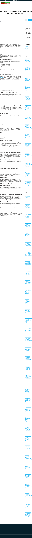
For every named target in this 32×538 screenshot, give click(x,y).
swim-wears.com (27, 72)
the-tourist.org (27, 426)
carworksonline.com (28, 78)
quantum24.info (27, 304)
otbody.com (26, 106)
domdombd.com (27, 357)
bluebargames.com (27, 67)
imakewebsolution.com (28, 218)
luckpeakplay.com (27, 368)
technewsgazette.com (28, 118)
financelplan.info (27, 208)
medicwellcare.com (27, 309)
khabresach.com (27, 183)
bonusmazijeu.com (27, 350)
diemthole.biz (27, 115)
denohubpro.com (27, 280)
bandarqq (26, 49)
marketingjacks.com (28, 177)
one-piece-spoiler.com (28, 282)
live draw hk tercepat (28, 46)
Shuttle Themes (6, 535)
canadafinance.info (27, 144)
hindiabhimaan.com (28, 182)
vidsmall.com (27, 310)
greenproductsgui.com (28, 245)
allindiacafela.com (27, 163)
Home (1, 0)
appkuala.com (27, 125)
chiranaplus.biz (27, 153)
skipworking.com (27, 109)
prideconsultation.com (28, 223)
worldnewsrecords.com (28, 313)
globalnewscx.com (27, 274)
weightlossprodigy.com (28, 234)
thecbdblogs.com (27, 184)
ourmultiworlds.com (28, 61)
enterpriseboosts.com (28, 99)
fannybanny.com (27, 361)
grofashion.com (27, 370)
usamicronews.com (27, 369)
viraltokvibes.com (27, 87)
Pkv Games (4, 0)
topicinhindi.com (27, 197)
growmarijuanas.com (28, 253)
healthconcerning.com (28, 246)
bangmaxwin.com (27, 138)
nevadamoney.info (27, 145)
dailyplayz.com (27, 358)
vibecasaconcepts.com (28, 303)
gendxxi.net (26, 300)
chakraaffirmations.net (28, 225)
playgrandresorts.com (28, 379)
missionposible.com (28, 173)
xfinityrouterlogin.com (28, 176)
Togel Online (17, 0)
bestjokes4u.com (27, 226)
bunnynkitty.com (27, 464)
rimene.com (26, 146)
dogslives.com (27, 275)
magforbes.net (27, 90)
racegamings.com (27, 375)
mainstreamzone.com (28, 252)
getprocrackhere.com (28, 359)
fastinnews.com (27, 360)
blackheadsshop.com (28, 320)
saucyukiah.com (27, 58)
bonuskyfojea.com (27, 351)
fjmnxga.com (27, 135)
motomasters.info (27, 301)
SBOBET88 (14, 0)
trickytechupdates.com (28, 181)
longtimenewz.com (27, 366)
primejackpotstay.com (28, 376)
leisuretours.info (27, 261)
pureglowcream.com (28, 127)
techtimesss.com (27, 79)
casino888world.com (28, 337)
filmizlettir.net (27, 60)
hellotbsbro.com (27, 262)
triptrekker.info (27, 299)
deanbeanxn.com (27, 213)
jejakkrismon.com (27, 445)
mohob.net (26, 233)
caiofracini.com (27, 265)
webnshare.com (27, 254)
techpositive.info (27, 266)
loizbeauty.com (27, 110)
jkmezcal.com (27, 339)
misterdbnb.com (27, 338)
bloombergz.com (27, 98)
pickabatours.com (27, 205)
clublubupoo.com (27, 349)
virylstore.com (27, 80)
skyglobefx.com (27, 293)
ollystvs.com (27, 273)
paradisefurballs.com (28, 242)
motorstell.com (27, 81)
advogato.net (27, 96)
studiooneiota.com (27, 283)
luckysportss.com (27, 367)
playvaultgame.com (28, 378)
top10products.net (27, 204)
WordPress (1, 536)
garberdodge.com (27, 71)
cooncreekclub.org (27, 62)
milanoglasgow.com (28, 157)
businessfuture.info (27, 209)
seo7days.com (27, 126)
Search (26, 18)
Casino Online (10, 0)
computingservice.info (28, 264)
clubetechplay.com (27, 356)
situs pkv (26, 48)
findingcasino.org (27, 284)
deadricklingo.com (27, 292)
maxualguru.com (27, 237)
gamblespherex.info (28, 294)
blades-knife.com (27, 281)
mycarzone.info (27, 302)
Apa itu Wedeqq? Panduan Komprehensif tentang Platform (28, 40)
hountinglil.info (27, 224)
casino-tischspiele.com (28, 105)
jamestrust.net (27, 107)
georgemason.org (27, 196)
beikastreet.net (27, 59)
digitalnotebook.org (27, 236)
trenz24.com (27, 108)
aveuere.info (27, 243)
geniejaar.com (27, 228)
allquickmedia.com (27, 117)
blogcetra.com (27, 270)
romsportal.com (27, 380)
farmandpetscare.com (28, 263)
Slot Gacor (7, 0)
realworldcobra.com (28, 285)
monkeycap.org (27, 91)
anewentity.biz (27, 124)
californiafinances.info (28, 143)
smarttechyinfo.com (27, 235)
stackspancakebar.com (28, 154)
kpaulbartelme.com (27, 323)
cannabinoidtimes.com (28, 244)
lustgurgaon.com (27, 227)
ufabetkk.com (27, 116)
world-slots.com (27, 217)
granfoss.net (27, 162)
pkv (25, 47)
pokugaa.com (27, 377)
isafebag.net (27, 97)
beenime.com (27, 332)
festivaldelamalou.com (28, 68)
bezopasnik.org (27, 134)
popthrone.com (27, 216)
